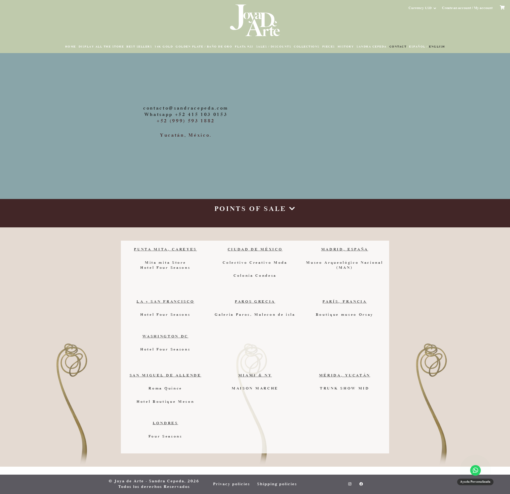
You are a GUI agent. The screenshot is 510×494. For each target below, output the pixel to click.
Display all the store (101, 46)
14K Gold (164, 46)
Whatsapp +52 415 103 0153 (186, 115)
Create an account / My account (467, 8)
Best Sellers (139, 46)
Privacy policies (231, 484)
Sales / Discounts (273, 46)
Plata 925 (244, 46)
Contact (398, 46)
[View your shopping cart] (503, 8)
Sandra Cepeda (371, 46)
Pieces (328, 46)
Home (70, 46)
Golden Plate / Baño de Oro (204, 46)
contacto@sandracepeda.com (185, 108)
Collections (307, 46)
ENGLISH (437, 46)
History (346, 46)
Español (417, 46)
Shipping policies (277, 484)
